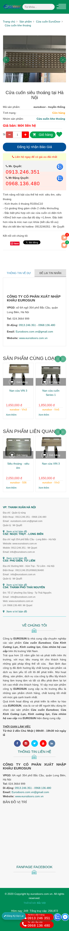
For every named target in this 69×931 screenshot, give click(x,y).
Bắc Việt (41, 903)
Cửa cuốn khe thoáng (18, 25)
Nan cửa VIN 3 (18, 390)
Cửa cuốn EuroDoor (48, 21)
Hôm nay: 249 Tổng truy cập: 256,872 (34, 910)
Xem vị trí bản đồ (16, 531)
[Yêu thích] (59, 134)
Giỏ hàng (46, 135)
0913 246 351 (39, 917)
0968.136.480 (23, 183)
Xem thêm (11, 414)
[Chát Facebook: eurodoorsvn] (65, 917)
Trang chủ (9, 21)
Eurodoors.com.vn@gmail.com (34, 331)
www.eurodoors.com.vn (33, 338)
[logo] (12, 2)
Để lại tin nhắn (50, 273)
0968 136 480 (39, 924)
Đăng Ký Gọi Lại (15, 916)
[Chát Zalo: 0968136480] (57, 917)
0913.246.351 (23, 172)
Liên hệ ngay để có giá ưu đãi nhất (35, 156)
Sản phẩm (25, 21)
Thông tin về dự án (19, 275)
